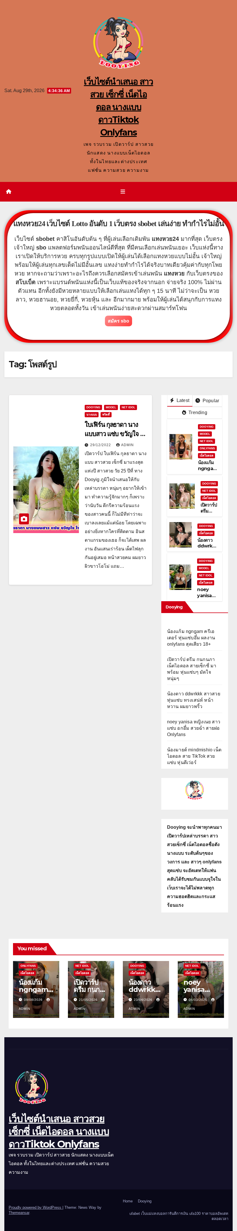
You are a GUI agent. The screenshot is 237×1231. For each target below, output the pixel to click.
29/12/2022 (101, 445)
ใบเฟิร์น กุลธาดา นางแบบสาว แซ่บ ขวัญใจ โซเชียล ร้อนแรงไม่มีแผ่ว (116, 434)
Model (111, 407)
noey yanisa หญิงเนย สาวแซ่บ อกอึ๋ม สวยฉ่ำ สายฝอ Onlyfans (193, 728)
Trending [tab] (197, 412)
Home (128, 1201)
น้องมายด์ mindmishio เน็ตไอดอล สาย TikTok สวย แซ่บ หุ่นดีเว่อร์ (194, 756)
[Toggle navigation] (123, 192)
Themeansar (19, 1212)
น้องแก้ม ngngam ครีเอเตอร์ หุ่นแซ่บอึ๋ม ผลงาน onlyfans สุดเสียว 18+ (191, 638)
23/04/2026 (143, 999)
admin (127, 445)
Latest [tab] (182, 400)
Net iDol (128, 407)
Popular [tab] (210, 400)
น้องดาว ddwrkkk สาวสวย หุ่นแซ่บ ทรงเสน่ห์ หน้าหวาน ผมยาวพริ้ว (193, 700)
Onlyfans (207, 448)
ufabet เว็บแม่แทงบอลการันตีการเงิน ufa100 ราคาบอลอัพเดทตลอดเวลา (178, 1216)
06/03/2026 (198, 999)
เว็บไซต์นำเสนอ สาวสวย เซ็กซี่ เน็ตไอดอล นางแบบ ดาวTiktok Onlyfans (118, 107)
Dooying (144, 1201)
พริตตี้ (106, 414)
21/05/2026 (89, 999)
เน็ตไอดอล (206, 455)
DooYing (93, 407)
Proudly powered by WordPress (35, 1207)
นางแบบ (91, 414)
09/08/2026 (34, 999)
